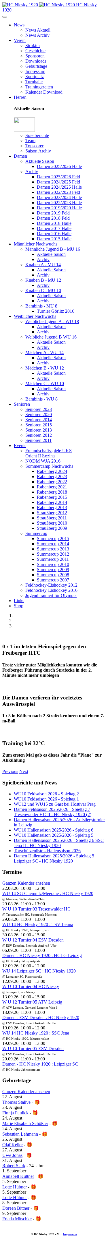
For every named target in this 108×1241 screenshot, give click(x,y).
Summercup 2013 (53, 548)
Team (30, 140)
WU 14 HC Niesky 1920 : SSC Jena (35, 1033)
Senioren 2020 (38, 414)
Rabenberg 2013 (52, 507)
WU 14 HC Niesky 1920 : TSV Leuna (37, 924)
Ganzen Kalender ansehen (26, 883)
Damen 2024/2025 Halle (59, 187)
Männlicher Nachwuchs (35, 243)
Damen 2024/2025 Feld (58, 181)
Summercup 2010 (53, 564)
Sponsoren (35, 55)
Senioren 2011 (38, 440)
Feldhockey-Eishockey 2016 (51, 590)
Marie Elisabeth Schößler (25, 1123)
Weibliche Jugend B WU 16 (51, 337)
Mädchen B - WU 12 (44, 368)
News (19, 24)
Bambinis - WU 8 (41, 399)
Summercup (36, 533)
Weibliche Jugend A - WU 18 (52, 321)
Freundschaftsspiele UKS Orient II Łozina (48, 453)
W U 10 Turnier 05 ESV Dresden (33, 1048)
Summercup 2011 (53, 559)
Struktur (32, 45)
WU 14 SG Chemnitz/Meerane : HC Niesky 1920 (47, 893)
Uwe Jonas (12, 1155)
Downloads (35, 61)
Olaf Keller (12, 1144)
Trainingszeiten (39, 86)
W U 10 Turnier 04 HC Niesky (30, 986)
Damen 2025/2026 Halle (59, 166)
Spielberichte (37, 135)
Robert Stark (13, 1165)
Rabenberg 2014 (52, 502)
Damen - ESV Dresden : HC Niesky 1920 (40, 1017)
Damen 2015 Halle (54, 238)
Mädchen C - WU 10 (44, 383)
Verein (20, 40)
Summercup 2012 (53, 554)
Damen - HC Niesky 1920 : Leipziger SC (40, 1064)
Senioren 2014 (38, 419)
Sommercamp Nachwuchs (49, 466)
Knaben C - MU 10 (43, 290)
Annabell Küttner (18, 1176)
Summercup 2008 (53, 574)
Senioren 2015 (38, 424)
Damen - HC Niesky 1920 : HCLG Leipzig (42, 955)
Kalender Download (43, 92)
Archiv (31, 171)
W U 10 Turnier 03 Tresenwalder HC (36, 908)
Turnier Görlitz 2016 (55, 311)
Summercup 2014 (53, 543)
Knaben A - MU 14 (43, 264)
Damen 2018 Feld (53, 218)
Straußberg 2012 (52, 512)
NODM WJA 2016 (42, 461)
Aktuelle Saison (39, 161)
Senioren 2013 (38, 430)
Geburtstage (36, 66)
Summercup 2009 (53, 569)
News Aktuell (37, 30)
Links (19, 600)
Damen (20, 156)
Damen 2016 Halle (54, 233)
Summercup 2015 (53, 538)
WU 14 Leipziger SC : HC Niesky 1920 (39, 971)
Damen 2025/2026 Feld (58, 176)
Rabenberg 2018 (52, 492)
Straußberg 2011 (52, 517)
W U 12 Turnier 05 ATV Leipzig (32, 1002)
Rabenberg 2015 (52, 497)
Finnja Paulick (15, 1112)
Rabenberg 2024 (52, 471)
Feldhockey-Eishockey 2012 (51, 585)
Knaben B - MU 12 (43, 280)
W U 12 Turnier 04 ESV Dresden (33, 939)
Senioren (22, 404)
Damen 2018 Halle (54, 223)
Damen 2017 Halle (54, 228)
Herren (20, 97)
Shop (18, 605)
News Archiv (37, 35)
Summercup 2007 (53, 579)
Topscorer (34, 145)
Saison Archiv (38, 150)
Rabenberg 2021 (52, 486)
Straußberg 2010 (52, 523)
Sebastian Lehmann (20, 1134)
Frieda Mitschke (17, 1218)
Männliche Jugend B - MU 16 (52, 249)
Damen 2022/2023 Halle (59, 202)
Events (20, 445)
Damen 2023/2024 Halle (59, 197)
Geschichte (35, 50)
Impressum (35, 71)
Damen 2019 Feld (53, 212)
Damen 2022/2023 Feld (58, 192)
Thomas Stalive (16, 1102)
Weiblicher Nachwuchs (35, 316)
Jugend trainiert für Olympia (51, 595)
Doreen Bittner (15, 1208)
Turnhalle (34, 81)
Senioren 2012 (38, 435)
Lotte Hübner (14, 1186)
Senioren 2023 (38, 409)
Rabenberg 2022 (52, 481)
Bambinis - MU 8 (41, 306)
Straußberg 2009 (52, 528)
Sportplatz (34, 76)
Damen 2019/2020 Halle (59, 207)
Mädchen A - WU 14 (44, 352)
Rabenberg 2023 (52, 476)
